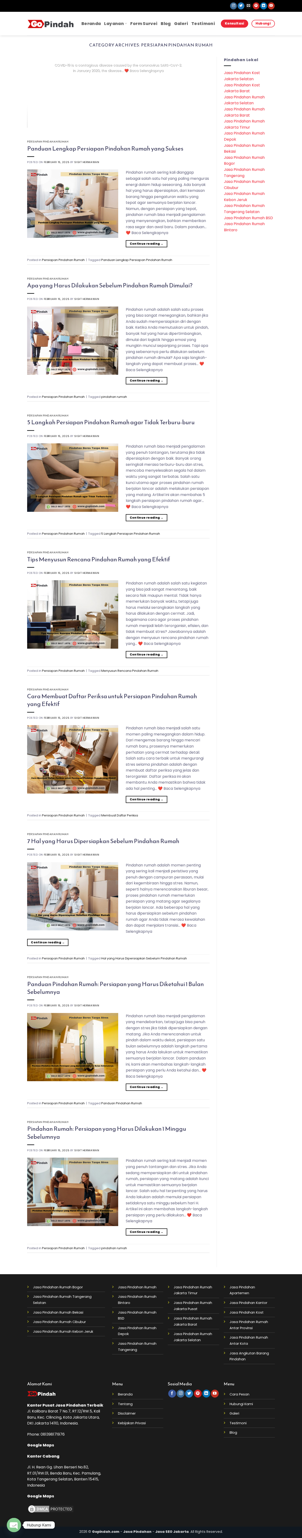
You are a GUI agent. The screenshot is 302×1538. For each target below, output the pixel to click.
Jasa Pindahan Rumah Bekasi (58, 1312)
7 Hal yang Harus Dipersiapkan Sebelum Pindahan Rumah (103, 840)
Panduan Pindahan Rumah (121, 1103)
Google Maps (40, 1445)
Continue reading (118, 80)
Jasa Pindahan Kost (247, 1312)
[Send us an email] (248, 5)
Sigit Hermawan (86, 162)
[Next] (200, 92)
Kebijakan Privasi (132, 1423)
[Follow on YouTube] (271, 5)
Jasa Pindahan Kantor (248, 1302)
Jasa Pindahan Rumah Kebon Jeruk (63, 1331)
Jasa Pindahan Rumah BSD (248, 218)
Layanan (114, 23)
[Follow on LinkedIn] (263, 5)
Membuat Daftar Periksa (119, 815)
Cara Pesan (239, 1394)
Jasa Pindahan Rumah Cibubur (59, 1321)
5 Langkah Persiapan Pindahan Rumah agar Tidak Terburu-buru (111, 422)
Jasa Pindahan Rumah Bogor (58, 1287)
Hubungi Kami (241, 1404)
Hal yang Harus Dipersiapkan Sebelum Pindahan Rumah (144, 958)
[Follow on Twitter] (241, 5)
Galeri (181, 23)
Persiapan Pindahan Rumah (47, 141)
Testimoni (203, 23)
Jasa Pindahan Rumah (137, 1287)
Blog (166, 23)
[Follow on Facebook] (172, 1394)
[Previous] (37, 92)
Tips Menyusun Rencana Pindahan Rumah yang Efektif (98, 559)
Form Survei (143, 23)
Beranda (91, 23)
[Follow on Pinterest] (256, 5)
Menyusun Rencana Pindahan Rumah (129, 671)
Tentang (125, 1404)
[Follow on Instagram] (233, 5)
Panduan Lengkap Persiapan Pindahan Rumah (136, 260)
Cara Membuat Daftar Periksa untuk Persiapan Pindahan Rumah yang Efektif (112, 700)
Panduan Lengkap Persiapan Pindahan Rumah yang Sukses (105, 148)
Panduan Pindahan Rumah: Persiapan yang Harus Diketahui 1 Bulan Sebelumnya (115, 987)
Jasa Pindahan (70, 1405)
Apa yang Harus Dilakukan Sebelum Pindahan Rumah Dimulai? (110, 285)
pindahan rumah (114, 397)
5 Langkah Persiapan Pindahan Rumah (130, 534)
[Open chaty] (14, 1525)
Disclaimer (127, 1413)
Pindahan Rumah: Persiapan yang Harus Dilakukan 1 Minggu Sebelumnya (106, 1132)
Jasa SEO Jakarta (172, 1531)
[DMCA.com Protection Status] (50, 1508)
